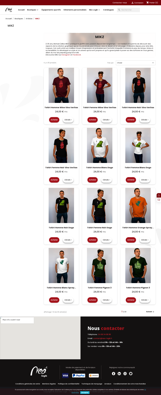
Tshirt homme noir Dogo (61, 227)
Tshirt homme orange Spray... (138, 227)
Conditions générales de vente (27, 384)
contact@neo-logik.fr (102, 338)
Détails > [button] (68, 119)
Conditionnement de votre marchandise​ (129, 384)
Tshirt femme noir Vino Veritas (61, 167)
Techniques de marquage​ (91, 384)
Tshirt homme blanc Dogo (99, 167)
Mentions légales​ (49, 384)
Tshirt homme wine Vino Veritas (61, 107)
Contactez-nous (120, 2)
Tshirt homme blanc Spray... (61, 287)
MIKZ (11, 25)
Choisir (135, 62)
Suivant (150, 311)
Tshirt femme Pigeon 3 (99, 287)
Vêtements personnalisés (74, 10)
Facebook (77, 55)
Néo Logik (94, 10)
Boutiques (33, 10)
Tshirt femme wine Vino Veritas (99, 107)
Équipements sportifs (51, 10)
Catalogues (108, 10)
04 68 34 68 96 (104, 334)
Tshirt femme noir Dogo (99, 227)
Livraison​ (107, 384)
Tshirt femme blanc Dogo (138, 167)
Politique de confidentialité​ (68, 384)
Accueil (21, 10)
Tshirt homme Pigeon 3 (138, 287)
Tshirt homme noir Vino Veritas (138, 107)
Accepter (84, 392)
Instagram (66, 55)
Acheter (54, 119)
